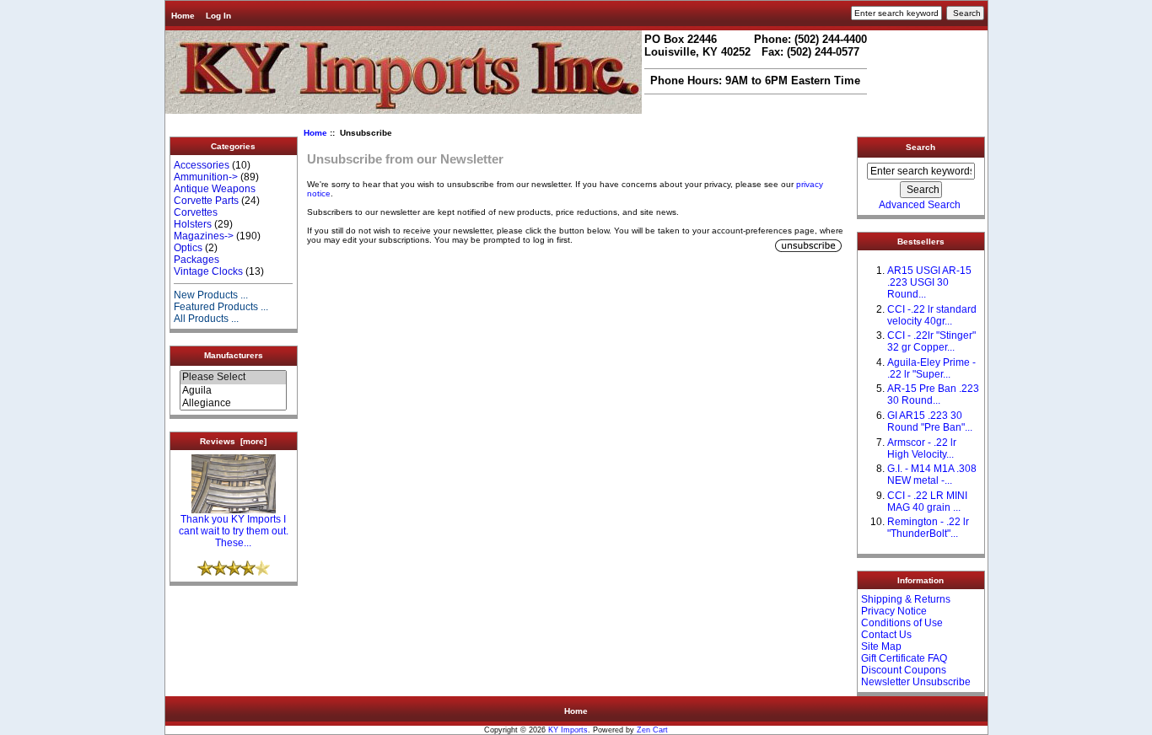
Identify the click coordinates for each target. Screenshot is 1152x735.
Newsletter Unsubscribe (916, 682)
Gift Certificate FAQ (904, 658)
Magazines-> (204, 236)
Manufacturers (233, 355)
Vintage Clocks (208, 271)
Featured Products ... (221, 307)
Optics (188, 248)
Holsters (193, 224)
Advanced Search (920, 205)
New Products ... (211, 295)
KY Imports (568, 730)
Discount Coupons (903, 670)
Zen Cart (652, 730)
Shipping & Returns (905, 599)
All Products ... (206, 319)
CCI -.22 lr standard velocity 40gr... (932, 315)
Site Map (881, 646)
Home (183, 15)
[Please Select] (232, 377)
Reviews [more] (233, 441)
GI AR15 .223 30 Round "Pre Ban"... (929, 421)
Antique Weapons (215, 189)
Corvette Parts (206, 201)
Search (920, 147)
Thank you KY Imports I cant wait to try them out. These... (233, 531)
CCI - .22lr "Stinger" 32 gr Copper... (931, 341)
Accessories (201, 165)
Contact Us (886, 635)
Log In (218, 15)
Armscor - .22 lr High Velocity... (921, 448)
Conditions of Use (902, 623)
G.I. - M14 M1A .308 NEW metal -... (932, 474)
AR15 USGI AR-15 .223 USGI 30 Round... (929, 282)
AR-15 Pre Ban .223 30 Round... (933, 394)
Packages (196, 260)
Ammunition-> (206, 177)
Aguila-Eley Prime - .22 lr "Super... (931, 368)
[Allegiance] (232, 403)
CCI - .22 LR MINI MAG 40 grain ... (927, 501)
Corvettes (196, 212)
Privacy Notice (894, 611)
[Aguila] (232, 390)
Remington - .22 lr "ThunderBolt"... (928, 527)
